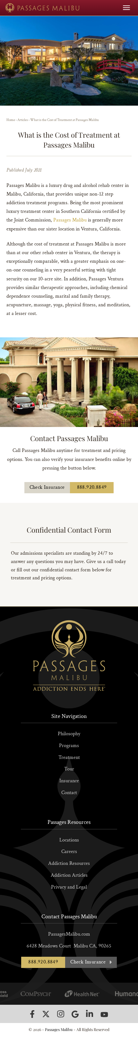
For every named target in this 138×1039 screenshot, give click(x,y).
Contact (69, 792)
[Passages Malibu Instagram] (60, 1014)
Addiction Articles (69, 875)
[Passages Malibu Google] (75, 1014)
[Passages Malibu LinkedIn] (89, 1014)
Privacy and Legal (69, 887)
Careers (69, 851)
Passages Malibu (70, 220)
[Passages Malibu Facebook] (32, 1014)
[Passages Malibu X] (46, 1014)
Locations (69, 840)
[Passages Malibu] (42, 7)
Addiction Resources (69, 863)
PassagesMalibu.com (69, 934)
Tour (69, 769)
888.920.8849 (92, 487)
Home (10, 120)
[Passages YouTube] (104, 1014)
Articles (22, 120)
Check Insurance (47, 487)
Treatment (69, 757)
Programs (69, 745)
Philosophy (69, 733)
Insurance (69, 780)
